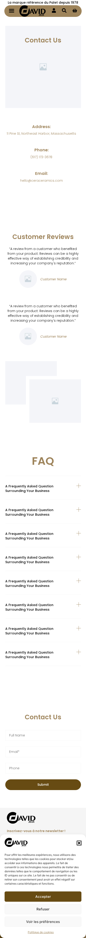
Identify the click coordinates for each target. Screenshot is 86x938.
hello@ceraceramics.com (41, 180)
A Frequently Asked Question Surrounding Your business (29, 488)
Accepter (43, 896)
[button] (79, 843)
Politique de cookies (41, 932)
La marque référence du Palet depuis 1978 (43, 2)
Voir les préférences (43, 922)
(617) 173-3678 (41, 157)
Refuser (43, 909)
